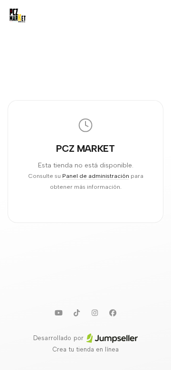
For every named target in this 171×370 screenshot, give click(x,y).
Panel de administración (95, 175)
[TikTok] (76, 312)
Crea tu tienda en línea (85, 349)
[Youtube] (58, 312)
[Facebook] (112, 312)
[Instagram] (94, 312)
